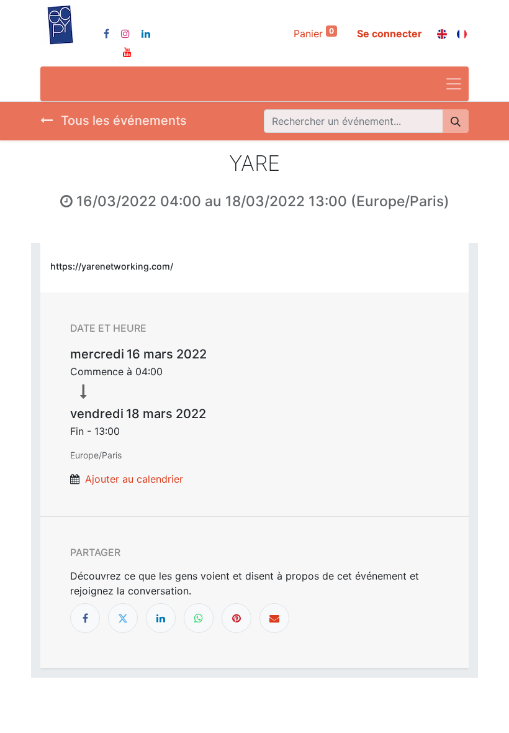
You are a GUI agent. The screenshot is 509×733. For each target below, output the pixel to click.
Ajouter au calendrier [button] (134, 479)
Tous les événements (122, 120)
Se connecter (389, 33)
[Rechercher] (456, 121)
